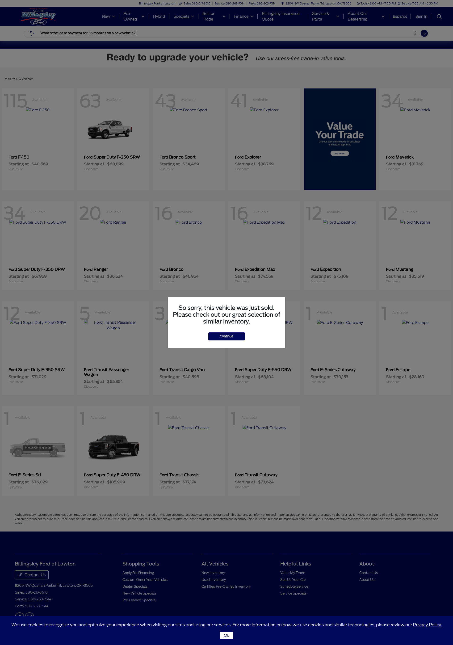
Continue (226, 336)
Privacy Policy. (427, 624)
